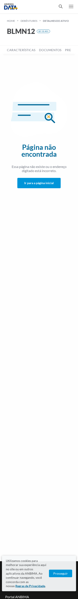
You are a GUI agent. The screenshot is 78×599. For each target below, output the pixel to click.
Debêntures (29, 20)
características (21, 50)
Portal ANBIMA (17, 597)
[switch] (60, 7)
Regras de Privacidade (30, 586)
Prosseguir (60, 573)
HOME (11, 20)
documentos (50, 50)
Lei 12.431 (43, 31)
